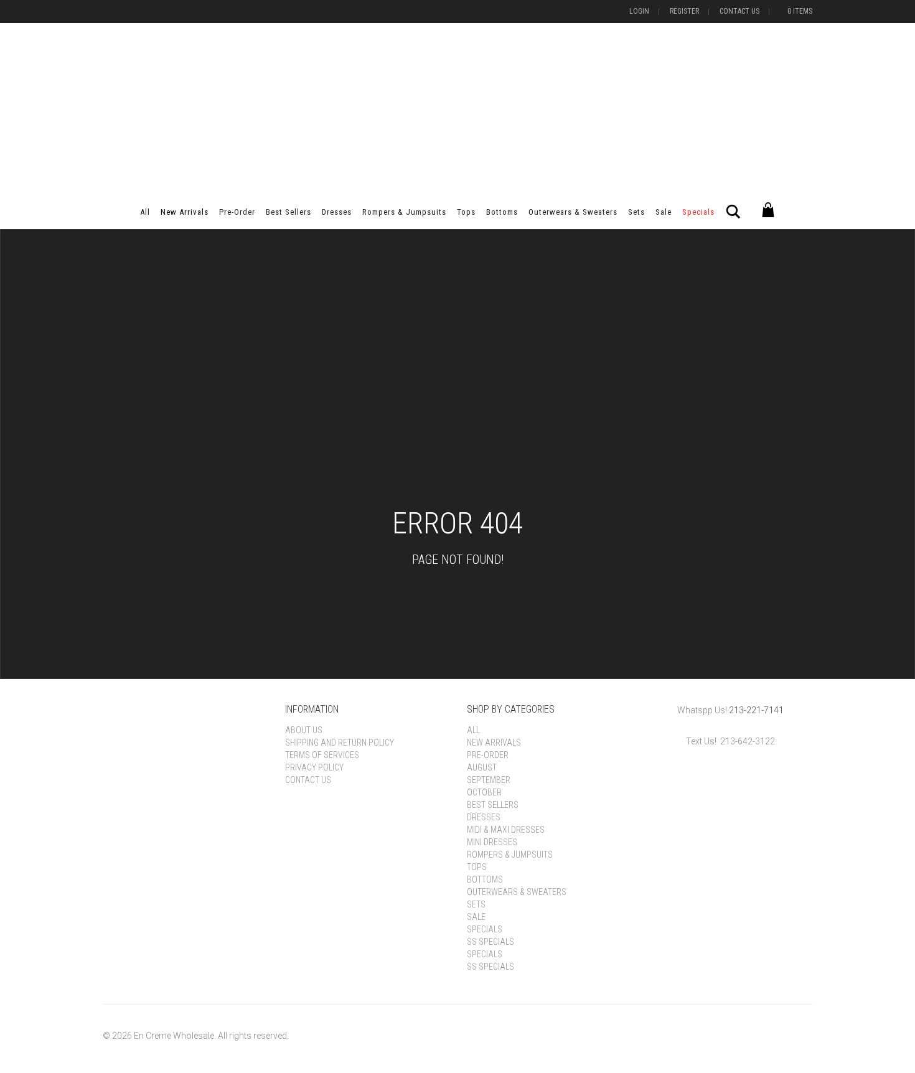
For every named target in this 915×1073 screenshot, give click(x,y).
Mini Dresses (492, 842)
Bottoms (502, 212)
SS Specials (490, 942)
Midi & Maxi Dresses (506, 830)
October (484, 792)
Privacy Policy (314, 767)
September (488, 780)
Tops (466, 212)
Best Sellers (288, 212)
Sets (636, 212)
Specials (698, 212)
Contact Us (739, 11)
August (482, 767)
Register (684, 11)
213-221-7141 (756, 710)
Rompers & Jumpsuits (404, 212)
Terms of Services (322, 755)
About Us (303, 730)
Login (639, 11)
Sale (663, 212)
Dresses (337, 212)
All (145, 212)
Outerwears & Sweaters (572, 212)
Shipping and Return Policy (339, 742)
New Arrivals (185, 212)
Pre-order (237, 212)
